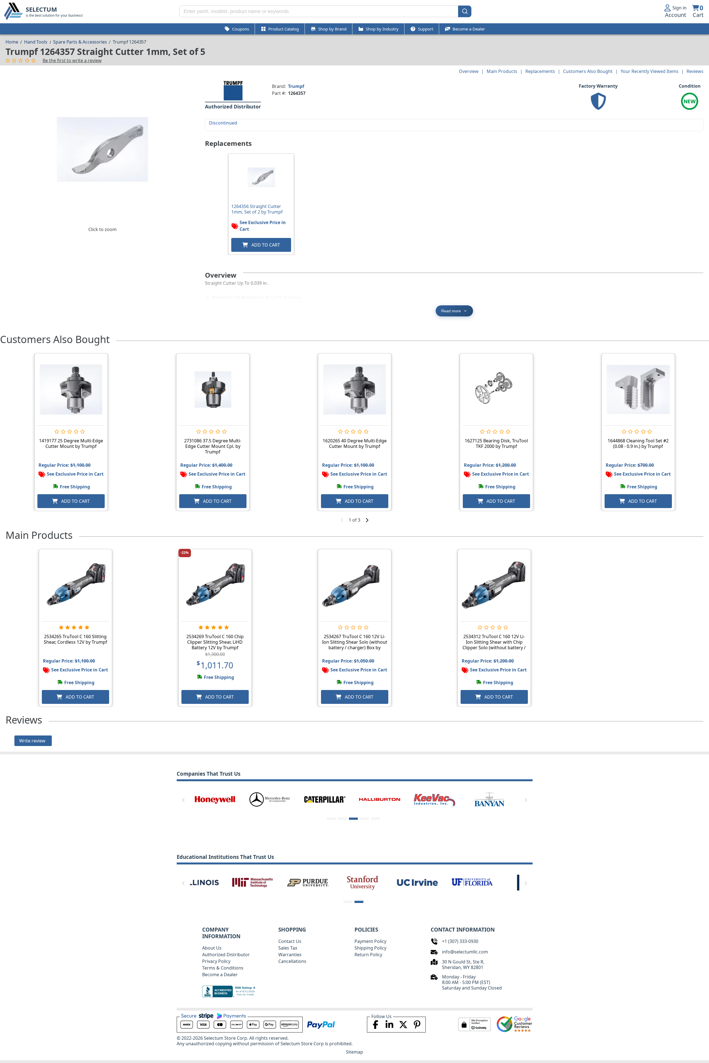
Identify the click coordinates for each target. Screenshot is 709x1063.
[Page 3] (353, 819)
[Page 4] (364, 819)
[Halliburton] (379, 799)
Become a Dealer (220, 974)
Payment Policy (370, 941)
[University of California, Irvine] (379, 882)
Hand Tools (35, 42)
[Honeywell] (215, 799)
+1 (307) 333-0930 (460, 941)
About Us (212, 948)
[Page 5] (375, 819)
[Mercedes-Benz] (270, 799)
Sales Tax (287, 948)
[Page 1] (331, 819)
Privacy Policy (216, 961)
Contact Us (289, 941)
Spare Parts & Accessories (80, 42)
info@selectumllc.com (465, 952)
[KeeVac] (434, 799)
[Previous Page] (183, 800)
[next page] (367, 520)
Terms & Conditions (222, 968)
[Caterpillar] (325, 799)
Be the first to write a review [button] (72, 60)
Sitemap (354, 1052)
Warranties (290, 955)
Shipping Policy (370, 948)
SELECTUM (41, 9)
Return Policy (368, 955)
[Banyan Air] (489, 799)
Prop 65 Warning (283, 298)
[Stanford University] (325, 882)
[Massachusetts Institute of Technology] (215, 882)
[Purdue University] (270, 882)
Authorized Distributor (226, 955)
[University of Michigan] (489, 882)
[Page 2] (342, 819)
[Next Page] (526, 800)
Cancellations (292, 961)
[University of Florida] (434, 882)
